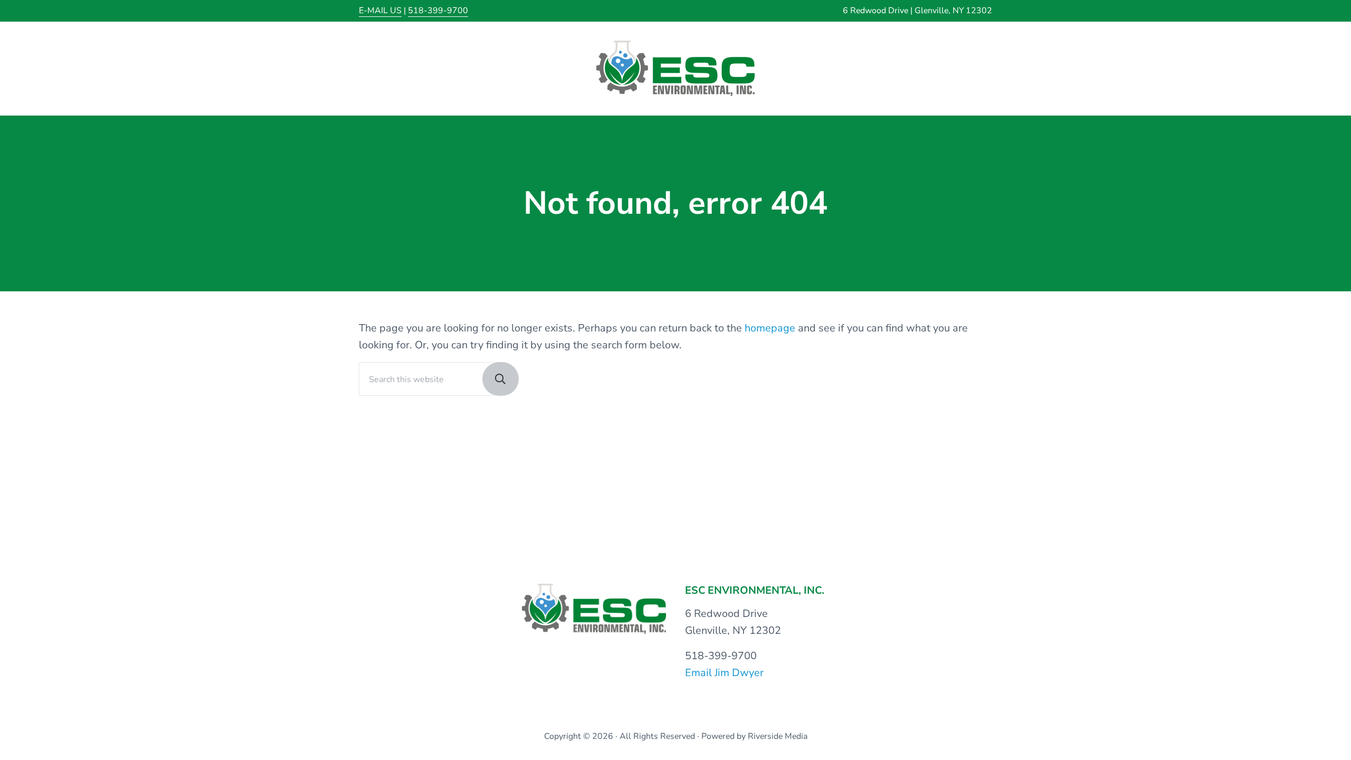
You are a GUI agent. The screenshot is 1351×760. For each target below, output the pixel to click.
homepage (770, 328)
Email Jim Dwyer (724, 673)
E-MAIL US (380, 10)
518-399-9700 (438, 10)
